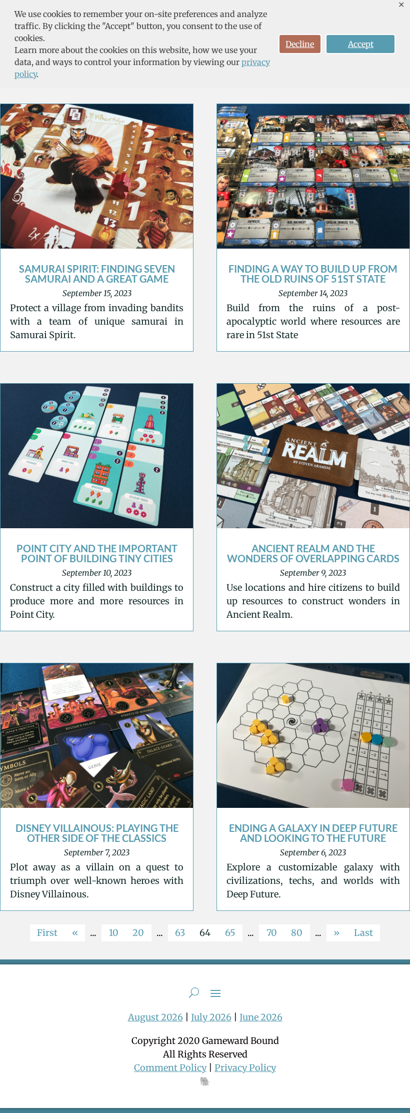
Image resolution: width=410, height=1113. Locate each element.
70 (271, 932)
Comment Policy (170, 1067)
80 (296, 932)
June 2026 (261, 1017)
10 (113, 932)
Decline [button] (300, 44)
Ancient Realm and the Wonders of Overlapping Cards (313, 553)
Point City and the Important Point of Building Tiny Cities (97, 553)
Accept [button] (361, 44)
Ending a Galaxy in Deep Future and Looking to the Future (313, 833)
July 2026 (211, 1017)
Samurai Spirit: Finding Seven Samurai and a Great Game (97, 274)
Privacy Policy (245, 1067)
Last (363, 932)
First (47, 932)
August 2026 (155, 1017)
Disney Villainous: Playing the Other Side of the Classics (97, 833)
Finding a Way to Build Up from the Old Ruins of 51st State (313, 274)
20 (138, 932)
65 (230, 932)
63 (180, 932)
